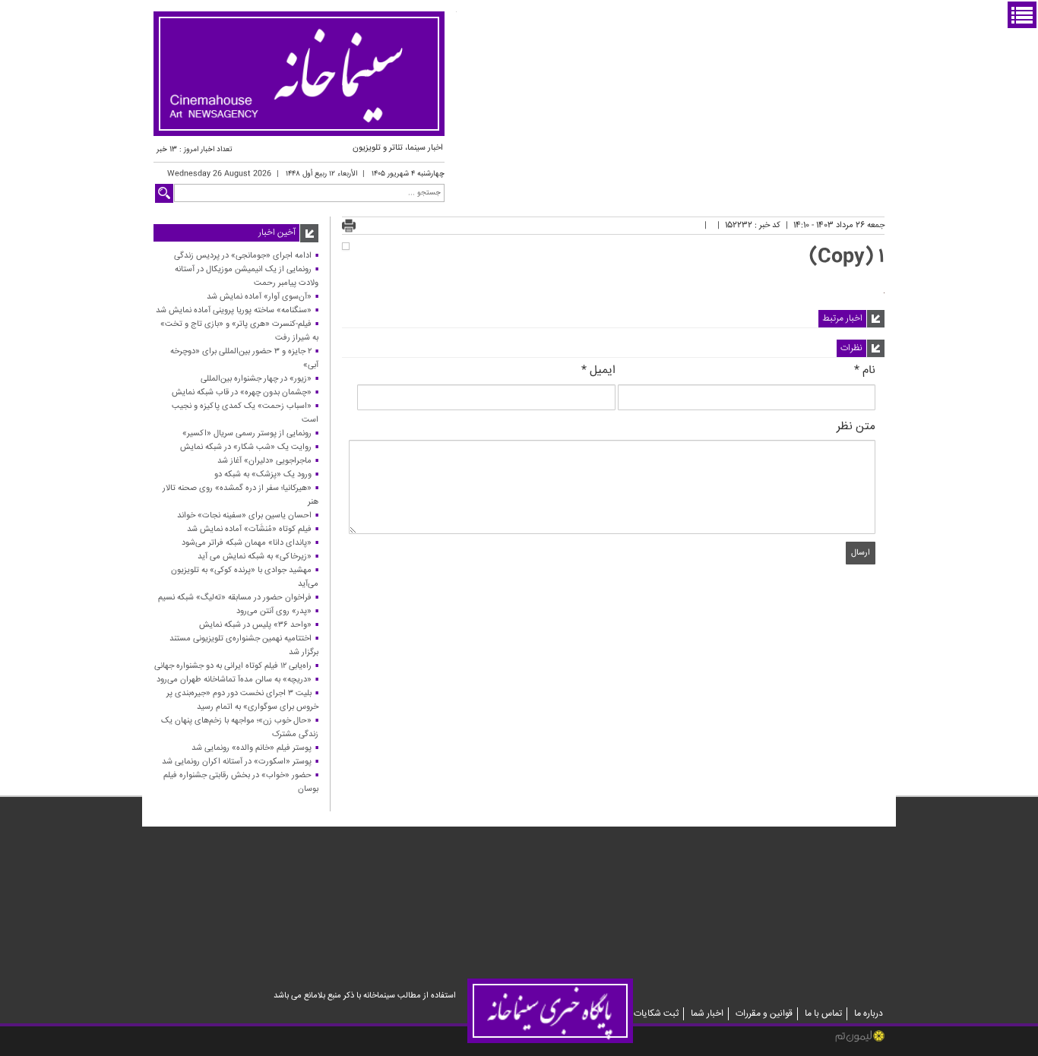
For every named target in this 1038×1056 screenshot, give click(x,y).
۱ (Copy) (847, 257)
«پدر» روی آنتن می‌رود (274, 611)
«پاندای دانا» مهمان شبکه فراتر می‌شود (247, 542)
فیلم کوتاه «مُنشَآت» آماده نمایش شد (249, 529)
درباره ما (868, 1014)
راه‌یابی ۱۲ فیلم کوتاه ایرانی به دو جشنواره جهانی (233, 665)
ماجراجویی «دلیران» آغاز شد (264, 460)
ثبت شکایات (656, 1014)
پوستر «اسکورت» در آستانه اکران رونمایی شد (237, 761)
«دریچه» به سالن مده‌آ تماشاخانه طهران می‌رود (234, 679)
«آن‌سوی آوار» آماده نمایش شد (259, 296)
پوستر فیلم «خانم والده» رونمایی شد (251, 747)
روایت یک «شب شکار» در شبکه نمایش (246, 447)
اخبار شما (707, 1014)
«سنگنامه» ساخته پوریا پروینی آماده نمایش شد (234, 310)
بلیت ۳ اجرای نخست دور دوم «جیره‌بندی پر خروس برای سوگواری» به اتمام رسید (242, 700)
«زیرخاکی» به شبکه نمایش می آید (255, 556)
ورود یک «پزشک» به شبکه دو (263, 474)
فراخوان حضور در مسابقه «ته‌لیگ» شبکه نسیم (235, 597)
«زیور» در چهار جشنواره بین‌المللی (256, 378)
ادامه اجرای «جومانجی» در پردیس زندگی (243, 255)
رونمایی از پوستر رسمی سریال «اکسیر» (247, 433)
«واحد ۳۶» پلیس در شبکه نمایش (255, 624)
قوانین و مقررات (764, 1014)
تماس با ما (823, 1014)
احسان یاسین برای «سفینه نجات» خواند (244, 515)
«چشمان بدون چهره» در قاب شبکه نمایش (242, 392)
